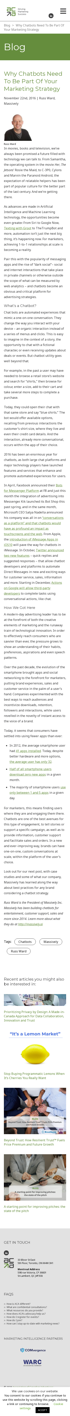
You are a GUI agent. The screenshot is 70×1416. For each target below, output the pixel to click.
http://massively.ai (30, 924)
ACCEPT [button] (42, 1410)
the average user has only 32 (31, 762)
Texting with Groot (17, 228)
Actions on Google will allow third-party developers (33, 588)
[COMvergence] (35, 1348)
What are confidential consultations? (27, 1307)
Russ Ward (18, 951)
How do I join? (14, 1320)
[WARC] (35, 1359)
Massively (51, 942)
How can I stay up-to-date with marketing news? (33, 1323)
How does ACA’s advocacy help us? (26, 1313)
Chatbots (25, 942)
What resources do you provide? (25, 1310)
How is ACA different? (18, 1304)
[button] (63, 11)
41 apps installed (28, 751)
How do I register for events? (23, 1317)
